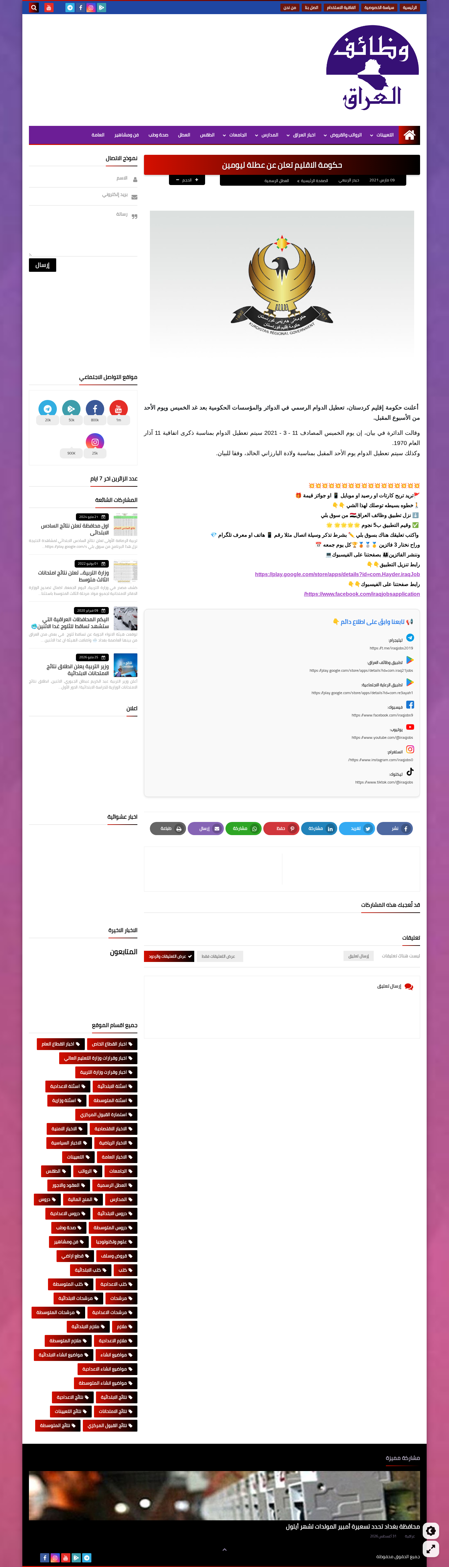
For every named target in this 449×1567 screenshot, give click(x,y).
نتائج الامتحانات (113, 1411)
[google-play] (101, 7)
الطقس (207, 134)
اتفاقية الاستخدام (341, 7)
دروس (44, 1199)
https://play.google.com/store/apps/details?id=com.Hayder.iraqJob (337, 574)
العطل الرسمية (277, 180)
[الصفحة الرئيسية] (409, 135)
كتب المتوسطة (68, 1284)
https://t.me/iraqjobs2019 (391, 648)
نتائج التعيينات (68, 1411)
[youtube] (49, 7)
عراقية (410, 1536)
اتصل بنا (311, 7)
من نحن (290, 7)
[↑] (224, 1550)
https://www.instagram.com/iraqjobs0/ (380, 759)
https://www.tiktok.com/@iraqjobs (384, 782)
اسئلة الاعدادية (65, 1086)
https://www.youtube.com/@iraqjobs (382, 737)
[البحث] (34, 7)
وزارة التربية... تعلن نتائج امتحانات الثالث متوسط (73, 576)
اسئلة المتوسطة (110, 1100)
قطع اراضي (72, 1255)
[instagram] (91, 7)
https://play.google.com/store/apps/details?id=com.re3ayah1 (362, 692)
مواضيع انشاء (114, 1354)
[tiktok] (59, 7)
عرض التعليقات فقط (218, 956)
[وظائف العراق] (372, 68)
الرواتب (85, 1171)
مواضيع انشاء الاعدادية (105, 1369)
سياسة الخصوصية (379, 7)
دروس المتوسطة (110, 1227)
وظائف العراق (356, 1556)
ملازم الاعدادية (113, 1340)
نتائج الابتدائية (114, 1397)
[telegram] (70, 7)
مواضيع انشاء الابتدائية (61, 1354)
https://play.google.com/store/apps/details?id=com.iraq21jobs (361, 670)
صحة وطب (158, 134)
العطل (184, 134)
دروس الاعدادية (65, 1213)
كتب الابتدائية (88, 1270)
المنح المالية (80, 1199)
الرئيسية (410, 7)
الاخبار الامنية (64, 1128)
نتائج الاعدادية (70, 1397)
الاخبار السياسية (66, 1142)
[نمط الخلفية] (431, 1549)
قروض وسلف (114, 1255)
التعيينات (385, 134)
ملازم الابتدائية (85, 1326)
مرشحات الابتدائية (76, 1298)
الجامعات (238, 134)
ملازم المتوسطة (65, 1340)
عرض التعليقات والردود (167, 956)
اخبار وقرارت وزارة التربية (103, 1072)
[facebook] (80, 7)
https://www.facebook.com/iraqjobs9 (382, 715)
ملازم (122, 1326)
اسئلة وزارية (64, 1100)
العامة (98, 134)
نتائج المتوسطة (55, 1425)
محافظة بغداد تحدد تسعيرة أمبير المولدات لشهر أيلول (353, 1526)
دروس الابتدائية (112, 1213)
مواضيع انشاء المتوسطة (103, 1383)
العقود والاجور (66, 1185)
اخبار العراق (304, 134)
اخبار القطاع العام (58, 1044)
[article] (216, 869)
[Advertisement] (148, 70)
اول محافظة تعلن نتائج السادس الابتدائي (75, 529)
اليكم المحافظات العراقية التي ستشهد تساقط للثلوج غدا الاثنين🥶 (70, 622)
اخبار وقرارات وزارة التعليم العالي (95, 1058)
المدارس (270, 134)
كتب (123, 1270)
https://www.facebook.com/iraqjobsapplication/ (362, 594)
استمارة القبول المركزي (103, 1114)
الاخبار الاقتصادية (111, 1128)
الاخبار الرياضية (113, 1142)
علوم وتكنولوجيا (111, 1241)
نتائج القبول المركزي (107, 1425)
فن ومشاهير (126, 134)
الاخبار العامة (114, 1157)
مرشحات (118, 1298)
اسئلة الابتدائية (112, 1086)
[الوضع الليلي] (431, 1531)
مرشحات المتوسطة (55, 1312)
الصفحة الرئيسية (314, 180)
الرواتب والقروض (346, 134)
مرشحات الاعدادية (109, 1312)
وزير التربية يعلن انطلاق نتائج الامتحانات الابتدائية (78, 669)
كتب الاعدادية (114, 1284)
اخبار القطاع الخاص (109, 1044)
